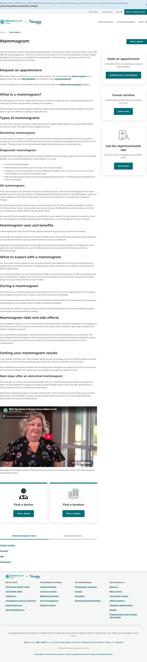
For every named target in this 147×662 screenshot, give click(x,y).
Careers (78, 591)
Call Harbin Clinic (14, 591)
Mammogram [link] (15, 32)
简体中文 (44, 642)
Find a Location (107, 12)
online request (79, 76)
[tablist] (48, 536)
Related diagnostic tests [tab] (24, 536)
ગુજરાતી (56, 642)
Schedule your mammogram (123, 75)
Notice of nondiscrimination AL (101, 654)
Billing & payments (49, 596)
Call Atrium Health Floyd (18, 587)
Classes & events (48, 591)
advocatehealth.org (15, 610)
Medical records (47, 605)
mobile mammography (70, 84)
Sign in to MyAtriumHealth (135, 12)
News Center (116, 591)
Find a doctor (136, 42)
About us (114, 587)
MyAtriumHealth (63, 79)
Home (2, 32)
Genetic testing (7, 545)
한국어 (78, 642)
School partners (117, 601)
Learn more (123, 111)
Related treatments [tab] (73, 536)
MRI (2, 556)
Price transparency (49, 601)
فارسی (51, 642)
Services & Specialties (126, 22)
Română (85, 642)
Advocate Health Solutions (88, 601)
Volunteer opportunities (121, 605)
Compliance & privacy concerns (21, 601)
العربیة (33, 642)
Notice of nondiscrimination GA (77, 654)
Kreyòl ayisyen (65, 642)
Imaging (4, 551)
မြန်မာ (38, 642)
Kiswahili (100, 642)
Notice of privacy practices (55, 654)
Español (27, 642)
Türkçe (107, 642)
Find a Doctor (93, 12)
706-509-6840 (28, 79)
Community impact (119, 596)
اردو (112, 642)
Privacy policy (39, 654)
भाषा (73, 642)
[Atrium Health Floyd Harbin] (20, 22)
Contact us (11, 596)
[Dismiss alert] (146, 4)
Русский (92, 642)
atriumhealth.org (14, 605)
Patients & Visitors (105, 22)
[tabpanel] (48, 554)
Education (80, 596)
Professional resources (86, 587)
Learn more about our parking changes (19, 6)
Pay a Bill (119, 12)
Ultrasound (5, 562)
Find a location (73, 513)
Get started (123, 166)
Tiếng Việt (119, 642)
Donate (113, 610)
